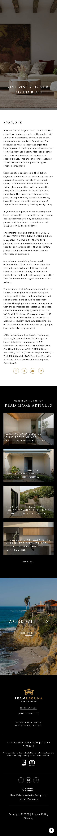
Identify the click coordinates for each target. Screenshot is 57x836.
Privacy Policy (40, 814)
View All (28, 562)
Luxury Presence (28, 799)
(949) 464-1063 (11, 226)
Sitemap (28, 818)
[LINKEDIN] (36, 780)
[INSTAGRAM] (28, 780)
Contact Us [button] (28, 633)
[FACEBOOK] (21, 780)
